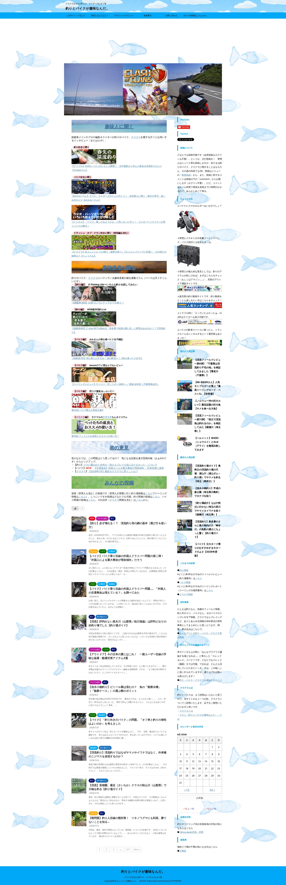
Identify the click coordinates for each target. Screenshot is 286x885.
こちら (149, 493)
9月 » (212, 790)
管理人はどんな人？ (99, 15)
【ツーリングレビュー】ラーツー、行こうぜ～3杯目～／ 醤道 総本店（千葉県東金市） (115, 384)
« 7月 (187, 790)
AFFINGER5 (176, 881)
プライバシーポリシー (123, 15)
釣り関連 (183, 570)
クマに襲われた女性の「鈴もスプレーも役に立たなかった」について (120, 464)
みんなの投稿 (119, 482)
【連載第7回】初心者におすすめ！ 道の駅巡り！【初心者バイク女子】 (107, 358)
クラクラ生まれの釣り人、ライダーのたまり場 (143, 877)
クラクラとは (186, 710)
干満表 (182, 850)
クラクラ (136, 137)
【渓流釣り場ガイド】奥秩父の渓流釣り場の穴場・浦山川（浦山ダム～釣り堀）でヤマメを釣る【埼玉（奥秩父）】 (207, 473)
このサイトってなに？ (76, 15)
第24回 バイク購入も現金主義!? (88, 410)
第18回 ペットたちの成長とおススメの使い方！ (95, 436)
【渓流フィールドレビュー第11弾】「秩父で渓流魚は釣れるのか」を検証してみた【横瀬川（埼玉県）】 (207, 423)
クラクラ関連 (186, 594)
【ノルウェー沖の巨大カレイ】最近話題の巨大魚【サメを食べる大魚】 (207, 404)
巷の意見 (119, 447)
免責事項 (147, 15)
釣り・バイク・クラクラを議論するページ (200, 680)
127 (128, 849)
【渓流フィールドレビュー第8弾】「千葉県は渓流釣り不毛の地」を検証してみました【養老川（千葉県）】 (207, 367)
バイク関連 (185, 582)
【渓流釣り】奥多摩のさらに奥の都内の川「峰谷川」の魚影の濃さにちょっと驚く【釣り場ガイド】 (207, 529)
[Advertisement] (143, 41)
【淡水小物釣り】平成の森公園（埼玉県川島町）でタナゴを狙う (207, 492)
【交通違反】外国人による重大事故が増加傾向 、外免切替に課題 (129, 468)
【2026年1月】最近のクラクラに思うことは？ (113, 471)
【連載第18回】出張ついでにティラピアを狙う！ (98, 302)
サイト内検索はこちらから (195, 15)
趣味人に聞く (119, 126)
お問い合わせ (171, 15)
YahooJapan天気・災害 (191, 832)
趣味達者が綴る (119, 267)
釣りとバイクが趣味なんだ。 (87, 8)
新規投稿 (186, 175)
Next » (137, 849)
